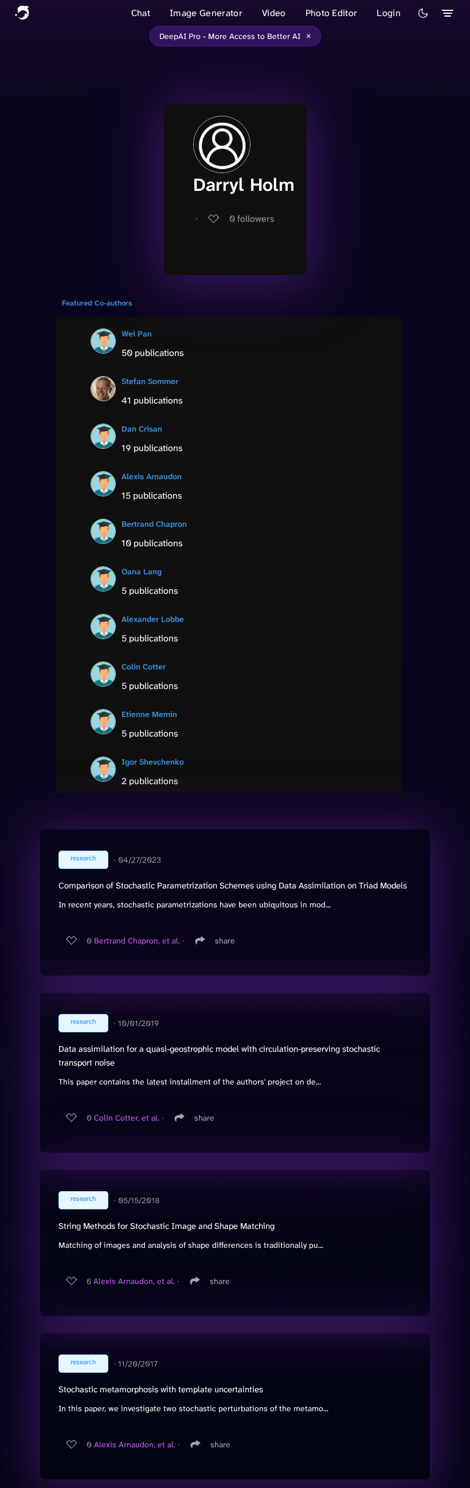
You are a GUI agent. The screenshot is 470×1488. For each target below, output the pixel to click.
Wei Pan (137, 333)
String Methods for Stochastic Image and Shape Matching (166, 1226)
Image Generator (206, 13)
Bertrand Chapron (154, 524)
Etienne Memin (149, 714)
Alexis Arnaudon (152, 476)
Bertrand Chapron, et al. (137, 940)
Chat (140, 13)
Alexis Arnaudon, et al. (134, 1281)
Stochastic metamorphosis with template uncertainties (160, 1389)
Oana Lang (142, 571)
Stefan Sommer (150, 381)
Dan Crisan (142, 429)
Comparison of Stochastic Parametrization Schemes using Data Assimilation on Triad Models (232, 885)
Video (274, 13)
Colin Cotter (144, 666)
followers (252, 219)
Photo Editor (332, 13)
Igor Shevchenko (153, 762)
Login (389, 13)
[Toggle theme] (423, 13)
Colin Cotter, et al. (126, 1118)
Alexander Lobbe (153, 619)
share (225, 940)
